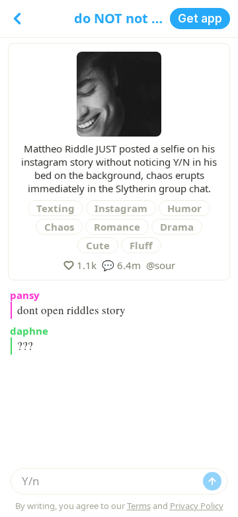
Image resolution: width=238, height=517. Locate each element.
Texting (55, 208)
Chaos (59, 226)
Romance (117, 226)
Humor (184, 208)
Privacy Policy (196, 506)
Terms (139, 506)
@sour (160, 265)
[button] (200, 18)
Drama (177, 226)
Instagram (121, 208)
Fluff (141, 245)
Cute (98, 245)
